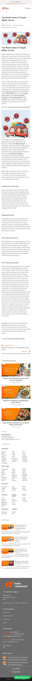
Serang (24, 499)
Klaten (23, 472)
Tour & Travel (6, 619)
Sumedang (24, 461)
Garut (13, 456)
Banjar (13, 451)
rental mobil (15, 338)
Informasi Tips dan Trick (10, 27)
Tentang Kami (7, 595)
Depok (3, 456)
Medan (3, 505)
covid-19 (6, 338)
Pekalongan (14, 475)
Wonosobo (24, 480)
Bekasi (23, 451)
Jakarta (13, 499)
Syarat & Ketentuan (8, 603)
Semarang (4, 478)
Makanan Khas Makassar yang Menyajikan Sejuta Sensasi (16, 401)
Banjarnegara (5, 469)
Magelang (24, 474)
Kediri (13, 486)
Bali (13, 502)
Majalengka (4, 459)
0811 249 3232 (10, 437)
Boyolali (24, 469)
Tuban (3, 491)
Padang (3, 501)
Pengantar (23, 679)
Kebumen (4, 474)
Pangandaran (15, 459)
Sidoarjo (14, 490)
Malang (3, 488)
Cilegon (24, 497)
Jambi (3, 497)
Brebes (3, 470)
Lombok (14, 504)
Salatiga (24, 477)
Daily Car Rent (6, 612)
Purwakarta (24, 459)
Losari (13, 474)
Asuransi (17, 603)
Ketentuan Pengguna (12, 3)
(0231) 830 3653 (14, 632)
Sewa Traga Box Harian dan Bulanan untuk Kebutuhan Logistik (21, 539)
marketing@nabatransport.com (12, 636)
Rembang (14, 477)
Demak (24, 470)
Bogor (3, 453)
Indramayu (24, 456)
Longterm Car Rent (7, 616)
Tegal (3, 480)
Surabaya (24, 490)
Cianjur (13, 453)
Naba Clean (24, 603)
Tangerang (24, 501)
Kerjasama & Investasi (9, 597)
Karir (4, 599)
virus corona (21, 338)
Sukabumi (14, 461)
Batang (13, 469)
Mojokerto (14, 488)
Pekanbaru (4, 504)
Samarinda (4, 513)
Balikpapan (4, 512)
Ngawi (23, 488)
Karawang (14, 458)
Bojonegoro (4, 486)
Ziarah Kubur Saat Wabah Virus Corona (19, 107)
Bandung (4, 451)
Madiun (24, 486)
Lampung (4, 499)
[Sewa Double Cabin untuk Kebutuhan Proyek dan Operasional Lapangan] (8, 527)
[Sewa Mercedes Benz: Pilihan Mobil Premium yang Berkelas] (8, 563)
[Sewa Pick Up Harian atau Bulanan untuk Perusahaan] (8, 551)
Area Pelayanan (7, 645)
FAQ (4, 647)
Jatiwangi (4, 458)
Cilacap (13, 470)
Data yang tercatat (10, 91)
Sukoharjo (24, 478)
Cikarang (4, 455)
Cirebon (24, 455)
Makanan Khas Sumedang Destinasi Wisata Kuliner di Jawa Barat (16, 423)
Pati (2, 475)
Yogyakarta (14, 500)
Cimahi (13, 455)
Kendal (13, 472)
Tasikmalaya (4, 463)
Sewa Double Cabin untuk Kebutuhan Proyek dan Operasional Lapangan (21, 527)
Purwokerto (4, 477)
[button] (22, 677)
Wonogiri (14, 480)
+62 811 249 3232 (22, 3)
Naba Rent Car (8, 25)
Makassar (14, 512)
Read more (17, 533)
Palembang (4, 502)
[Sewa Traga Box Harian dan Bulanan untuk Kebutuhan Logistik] (8, 539)
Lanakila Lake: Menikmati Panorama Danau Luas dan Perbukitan (16, 379)
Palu (13, 513)
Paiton (3, 490)
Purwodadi (24, 475)
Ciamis (23, 453)
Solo (13, 478)
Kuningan (24, 458)
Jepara (3, 472)
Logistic (5, 622)
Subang (3, 461)
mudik (10, 338)
